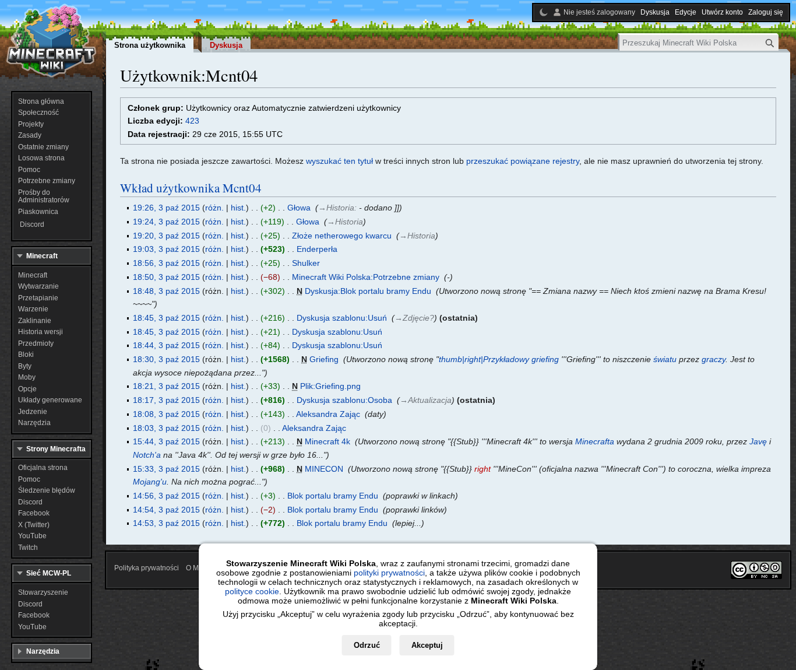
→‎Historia (336, 207)
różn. (214, 207)
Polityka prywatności (146, 568)
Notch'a (147, 454)
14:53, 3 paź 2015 (166, 523)
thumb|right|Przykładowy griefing (499, 359)
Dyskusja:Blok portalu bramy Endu (368, 291)
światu (665, 359)
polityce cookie (252, 591)
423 (192, 120)
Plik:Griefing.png (330, 386)
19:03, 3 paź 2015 (166, 249)
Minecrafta (594, 441)
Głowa (299, 207)
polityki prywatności (389, 572)
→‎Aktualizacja (426, 400)
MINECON (324, 468)
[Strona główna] (51, 41)
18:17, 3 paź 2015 (166, 400)
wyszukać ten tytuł (339, 161)
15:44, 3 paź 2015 (166, 441)
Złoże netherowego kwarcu (342, 235)
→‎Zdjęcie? (414, 317)
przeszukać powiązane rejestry (522, 161)
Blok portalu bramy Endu (332, 495)
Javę (758, 441)
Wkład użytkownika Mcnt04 (191, 188)
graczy (713, 359)
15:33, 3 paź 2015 (166, 468)
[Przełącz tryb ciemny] (544, 12)
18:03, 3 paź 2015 (166, 428)
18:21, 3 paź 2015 (166, 386)
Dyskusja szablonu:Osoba (344, 400)
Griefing (324, 359)
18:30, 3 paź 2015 (166, 359)
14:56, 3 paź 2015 (166, 495)
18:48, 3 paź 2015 (166, 291)
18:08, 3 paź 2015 (166, 414)
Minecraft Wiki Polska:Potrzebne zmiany (365, 277)
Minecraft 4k (327, 441)
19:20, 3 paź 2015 (166, 235)
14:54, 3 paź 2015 (166, 509)
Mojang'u (150, 481)
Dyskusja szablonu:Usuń (342, 317)
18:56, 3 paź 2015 (166, 263)
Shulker (306, 263)
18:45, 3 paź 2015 (166, 317)
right (482, 468)
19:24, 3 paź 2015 (166, 221)
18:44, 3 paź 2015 (166, 345)
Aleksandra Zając (328, 414)
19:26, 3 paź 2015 (166, 207)
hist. (238, 207)
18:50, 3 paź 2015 (166, 277)
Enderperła (317, 249)
